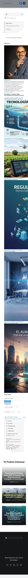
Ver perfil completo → (9, 92)
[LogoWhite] (14, 538)
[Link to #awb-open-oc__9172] (20, 3)
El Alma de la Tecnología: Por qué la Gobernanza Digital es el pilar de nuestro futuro (14, 322)
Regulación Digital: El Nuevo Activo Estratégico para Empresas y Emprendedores (13, 179)
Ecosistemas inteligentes (16, 500)
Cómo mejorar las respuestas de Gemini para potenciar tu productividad (13, 251)
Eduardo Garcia (7, 80)
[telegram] (20, 565)
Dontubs (12, 435)
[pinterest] (17, 565)
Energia (16, 482)
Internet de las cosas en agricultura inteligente (13, 138)
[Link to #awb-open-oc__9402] (24, 3)
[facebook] (7, 565)
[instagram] (14, 565)
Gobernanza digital (17, 521)
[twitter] (10, 565)
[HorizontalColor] (8, 2)
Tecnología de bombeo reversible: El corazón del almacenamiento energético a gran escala (13, 98)
